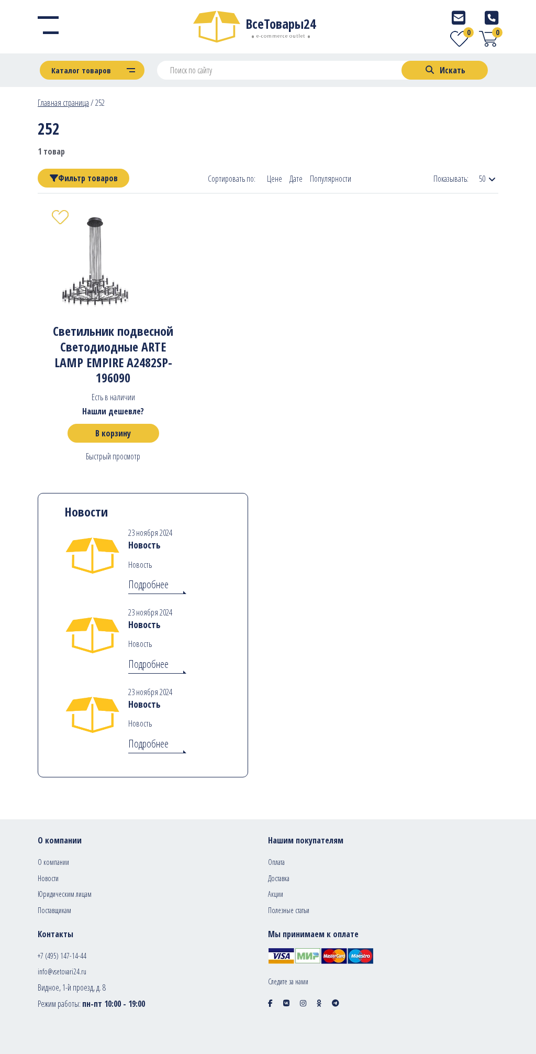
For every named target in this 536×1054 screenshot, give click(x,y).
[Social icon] (270, 1003)
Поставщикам (54, 910)
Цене (274, 178)
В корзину (113, 433)
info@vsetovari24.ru (62, 971)
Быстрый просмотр (113, 456)
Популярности (330, 178)
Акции (275, 894)
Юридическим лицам (65, 894)
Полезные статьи (288, 910)
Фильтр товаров (88, 178)
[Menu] (48, 26)
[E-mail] (458, 17)
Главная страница (63, 102)
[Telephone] (491, 17)
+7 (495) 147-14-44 (62, 956)
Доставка (278, 878)
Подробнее (148, 584)
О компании (53, 862)
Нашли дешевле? (113, 411)
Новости (48, 878)
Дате (296, 178)
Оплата (276, 862)
